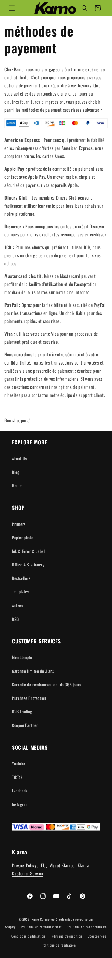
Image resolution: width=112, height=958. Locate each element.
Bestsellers (21, 578)
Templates (20, 591)
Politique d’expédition (66, 936)
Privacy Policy (24, 865)
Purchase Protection (29, 698)
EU (43, 865)
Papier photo (22, 537)
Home (17, 485)
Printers (19, 524)
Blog (15, 472)
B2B (15, 619)
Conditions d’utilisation (28, 936)
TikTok (17, 777)
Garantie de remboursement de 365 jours (46, 684)
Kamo (35, 919)
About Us (19, 458)
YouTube (18, 763)
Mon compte (22, 657)
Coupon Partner (25, 725)
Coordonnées (97, 936)
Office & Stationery (28, 564)
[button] (12, 8)
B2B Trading (22, 711)
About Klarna (61, 865)
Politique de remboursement (41, 926)
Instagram (20, 804)
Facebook (19, 790)
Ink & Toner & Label (28, 551)
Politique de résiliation (59, 945)
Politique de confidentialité (87, 926)
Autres (17, 605)
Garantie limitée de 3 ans (33, 671)
